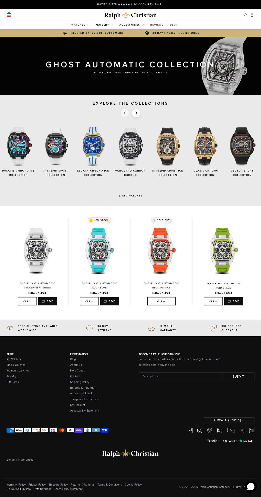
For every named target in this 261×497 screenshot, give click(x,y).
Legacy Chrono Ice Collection (93, 173)
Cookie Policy (133, 484)
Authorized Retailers (83, 393)
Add (50, 301)
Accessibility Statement (84, 410)
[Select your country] (9, 14)
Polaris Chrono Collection (205, 173)
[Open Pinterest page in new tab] (209, 430)
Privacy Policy (37, 484)
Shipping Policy (79, 382)
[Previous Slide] (125, 113)
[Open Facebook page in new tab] (190, 430)
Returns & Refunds (82, 388)
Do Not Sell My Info (19, 489)
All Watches (103, 72)
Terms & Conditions (109, 484)
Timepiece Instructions (84, 399)
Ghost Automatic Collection (146, 72)
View (25, 302)
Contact (75, 376)
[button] (251, 487)
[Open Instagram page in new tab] (199, 430)
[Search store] (245, 14)
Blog (73, 359)
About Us (76, 365)
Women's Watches (18, 370)
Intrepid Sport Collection (55, 173)
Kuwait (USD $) (227, 420)
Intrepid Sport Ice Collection (167, 173)
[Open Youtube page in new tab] (230, 430)
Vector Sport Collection (242, 173)
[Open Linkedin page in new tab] (251, 430)
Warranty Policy (16, 484)
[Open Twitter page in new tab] (219, 430)
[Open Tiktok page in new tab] (241, 430)
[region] (130, 155)
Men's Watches (16, 365)
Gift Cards (13, 382)
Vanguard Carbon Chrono (130, 173)
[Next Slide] (136, 113)
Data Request (42, 489)
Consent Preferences (20, 460)
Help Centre (77, 370)
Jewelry (11, 376)
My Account (77, 405)
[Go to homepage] (130, 15)
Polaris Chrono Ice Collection (18, 173)
